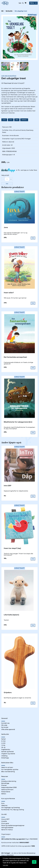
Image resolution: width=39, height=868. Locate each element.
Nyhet (3, 739)
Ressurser (4, 776)
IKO (2, 11)
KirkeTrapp (5, 758)
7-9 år (10, 119)
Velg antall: (5, 175)
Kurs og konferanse (8, 798)
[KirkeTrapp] (19, 37)
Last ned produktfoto (8, 76)
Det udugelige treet (21, 11)
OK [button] (34, 862)
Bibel (17, 119)
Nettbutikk (9, 11)
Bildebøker (24, 119)
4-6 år (4, 119)
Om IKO (4, 814)
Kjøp (7, 183)
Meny (32, 3)
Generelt (4, 718)
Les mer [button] (5, 865)
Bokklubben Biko (7, 762)
